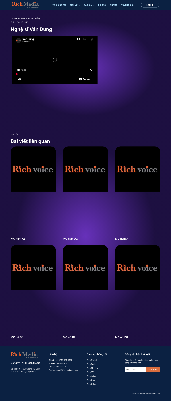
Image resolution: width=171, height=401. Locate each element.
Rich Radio (91, 364)
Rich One (91, 380)
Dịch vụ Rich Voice (19, 18)
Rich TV (90, 372)
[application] (78, 5)
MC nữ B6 (121, 337)
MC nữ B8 (17, 337)
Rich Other (91, 384)
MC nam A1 (122, 238)
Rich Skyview (92, 368)
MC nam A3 (18, 238)
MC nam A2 (70, 238)
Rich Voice (91, 376)
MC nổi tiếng (34, 18)
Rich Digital (92, 360)
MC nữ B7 (69, 337)
